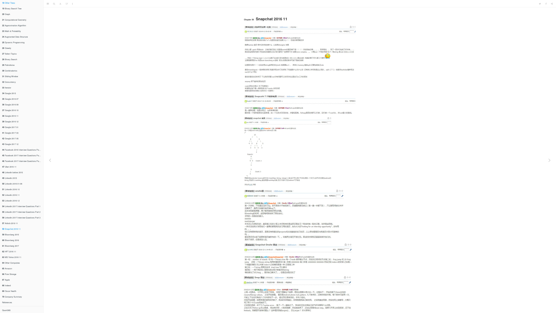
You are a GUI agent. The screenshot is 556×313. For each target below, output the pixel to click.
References (7, 302)
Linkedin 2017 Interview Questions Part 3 (21, 217)
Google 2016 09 (10, 104)
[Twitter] (540, 3)
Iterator (6, 87)
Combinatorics (9, 70)
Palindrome (8, 65)
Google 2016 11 (10, 115)
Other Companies (11, 262)
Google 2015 (9, 93)
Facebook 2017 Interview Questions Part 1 (22, 155)
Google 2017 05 (10, 138)
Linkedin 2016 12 (11, 200)
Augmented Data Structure (15, 36)
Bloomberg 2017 (10, 245)
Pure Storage (9, 274)
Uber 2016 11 (9, 166)
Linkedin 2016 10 (11, 189)
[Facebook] (546, 3)
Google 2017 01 (10, 127)
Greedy (6, 48)
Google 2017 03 (10, 132)
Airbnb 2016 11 (10, 223)
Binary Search (9, 59)
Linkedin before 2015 (12, 172)
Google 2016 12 (10, 121)
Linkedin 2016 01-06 (12, 183)
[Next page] (549, 160)
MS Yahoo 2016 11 (11, 257)
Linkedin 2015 (9, 178)
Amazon (7, 268)
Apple (6, 279)
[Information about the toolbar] (72, 3)
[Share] (552, 3)
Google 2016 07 (10, 99)
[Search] (54, 3)
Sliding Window (10, 76)
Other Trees (8, 2)
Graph (6, 14)
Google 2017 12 (10, 144)
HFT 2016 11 (9, 251)
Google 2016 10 (10, 110)
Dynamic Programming (13, 42)
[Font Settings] (60, 3)
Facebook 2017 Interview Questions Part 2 (22, 161)
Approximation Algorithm (14, 25)
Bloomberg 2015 (10, 234)
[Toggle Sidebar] (48, 3)
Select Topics (9, 53)
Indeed (6, 285)
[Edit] (67, 3)
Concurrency (9, 82)
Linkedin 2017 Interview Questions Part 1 (21, 206)
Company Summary (12, 296)
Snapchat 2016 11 (11, 229)
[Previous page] (49, 160)
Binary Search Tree (11, 8)
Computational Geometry (14, 19)
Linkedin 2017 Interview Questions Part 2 (21, 212)
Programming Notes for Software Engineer (306, 3)
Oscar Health (9, 291)
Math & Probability (11, 31)
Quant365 (6, 310)
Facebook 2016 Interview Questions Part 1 (22, 149)
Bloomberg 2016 (10, 240)
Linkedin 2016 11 (11, 195)
